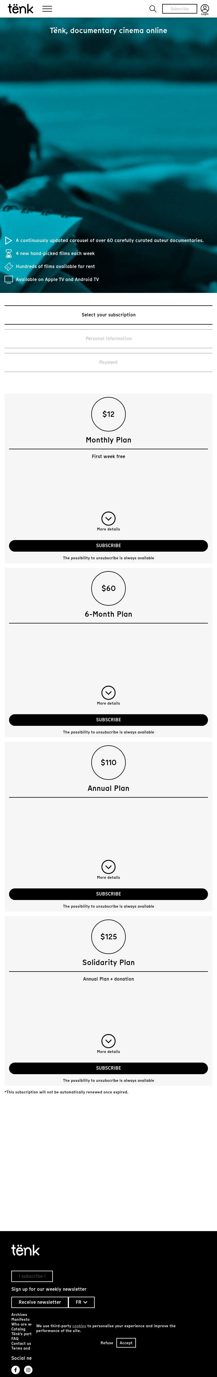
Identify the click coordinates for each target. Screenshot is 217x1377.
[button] (153, 8)
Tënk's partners (25, 1334)
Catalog (18, 1329)
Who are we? (23, 1324)
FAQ (14, 1338)
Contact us (21, 1343)
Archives (19, 1314)
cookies (79, 1326)
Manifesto (20, 1319)
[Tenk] (108, 1250)
